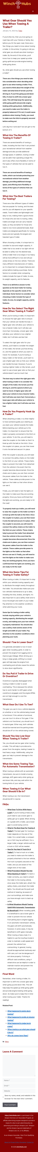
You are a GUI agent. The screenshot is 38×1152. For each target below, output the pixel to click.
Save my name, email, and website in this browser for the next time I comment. (20, 1097)
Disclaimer (23, 1142)
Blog (7, 1042)
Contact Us (30, 1142)
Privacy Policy (15, 1142)
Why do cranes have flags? (17, 1035)
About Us (7, 1142)
